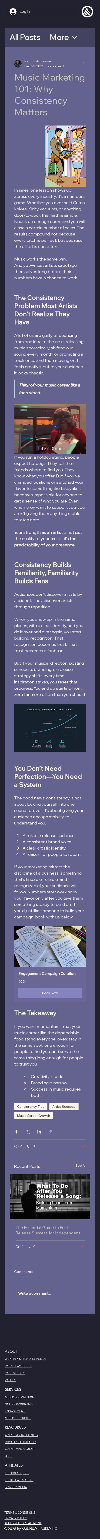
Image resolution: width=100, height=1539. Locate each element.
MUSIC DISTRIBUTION (19, 1398)
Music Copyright (18, 1418)
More (59, 37)
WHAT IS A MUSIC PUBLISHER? (25, 1360)
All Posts (25, 37)
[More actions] (83, 64)
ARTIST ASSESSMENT (20, 1450)
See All (80, 1165)
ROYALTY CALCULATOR (20, 1442)
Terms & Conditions (19, 1513)
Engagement (15, 1411)
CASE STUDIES (15, 1373)
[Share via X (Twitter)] (28, 1132)
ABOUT (11, 1351)
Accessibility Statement (22, 1523)
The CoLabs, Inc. (17, 1473)
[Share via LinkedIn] (39, 1132)
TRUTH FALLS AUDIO (19, 1480)
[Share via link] (50, 1132)
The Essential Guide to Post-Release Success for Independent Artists (48, 1230)
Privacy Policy (15, 1518)
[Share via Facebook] (16, 1132)
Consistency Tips (30, 1106)
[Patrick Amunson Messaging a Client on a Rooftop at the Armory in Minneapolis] (50, 1196)
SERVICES (13, 1389)
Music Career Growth (33, 1116)
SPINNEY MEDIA (16, 1487)
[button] (50, 964)
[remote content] (50, 429)
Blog (9, 1457)
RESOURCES (15, 1427)
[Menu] (87, 11)
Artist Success (64, 1106)
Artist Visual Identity (21, 1435)
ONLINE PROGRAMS (19, 1405)
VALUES (10, 1380)
